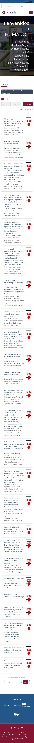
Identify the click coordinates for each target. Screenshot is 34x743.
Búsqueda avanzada (26, 109)
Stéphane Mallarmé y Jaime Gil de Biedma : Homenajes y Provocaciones (14, 392)
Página (8, 682)
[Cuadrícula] (2, 98)
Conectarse (28, 1)
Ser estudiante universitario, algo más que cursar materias (14, 560)
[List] (7, 98)
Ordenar (27, 104)
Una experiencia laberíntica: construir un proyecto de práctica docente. (13, 314)
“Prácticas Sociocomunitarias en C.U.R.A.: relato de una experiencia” (14, 650)
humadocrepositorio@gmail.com (22, 737)
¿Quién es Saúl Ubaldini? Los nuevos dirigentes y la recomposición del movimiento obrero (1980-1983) (14, 583)
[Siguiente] (31, 682)
